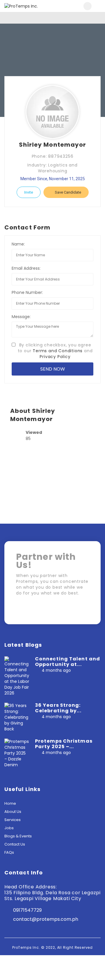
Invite (28, 192)
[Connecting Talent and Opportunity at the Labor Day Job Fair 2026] (16, 676)
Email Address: (26, 268)
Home (10, 803)
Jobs (9, 828)
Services (12, 820)
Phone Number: (27, 292)
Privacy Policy (55, 357)
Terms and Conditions (58, 351)
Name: (18, 244)
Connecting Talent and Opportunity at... (67, 661)
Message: (21, 317)
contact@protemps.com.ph (45, 919)
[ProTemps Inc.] (28, 6)
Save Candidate (67, 192)
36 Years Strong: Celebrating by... (58, 708)
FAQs (9, 852)
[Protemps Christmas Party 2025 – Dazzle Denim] (16, 753)
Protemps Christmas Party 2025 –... (63, 744)
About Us (12, 811)
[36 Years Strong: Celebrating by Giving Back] (16, 717)
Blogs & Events (18, 836)
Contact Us (14, 844)
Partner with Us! (64, 611)
